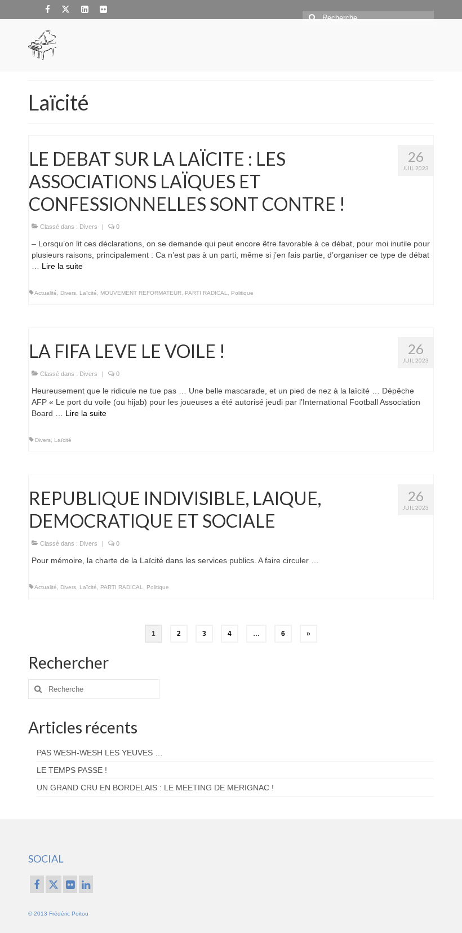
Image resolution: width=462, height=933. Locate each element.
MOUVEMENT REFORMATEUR (140, 293)
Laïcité (88, 293)
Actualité (45, 293)
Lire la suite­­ (62, 266)
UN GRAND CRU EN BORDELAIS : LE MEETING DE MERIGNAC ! (155, 787)
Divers (88, 226)
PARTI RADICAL (206, 293)
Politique (242, 293)
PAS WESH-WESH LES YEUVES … (100, 752)
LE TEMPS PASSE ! (72, 770)
